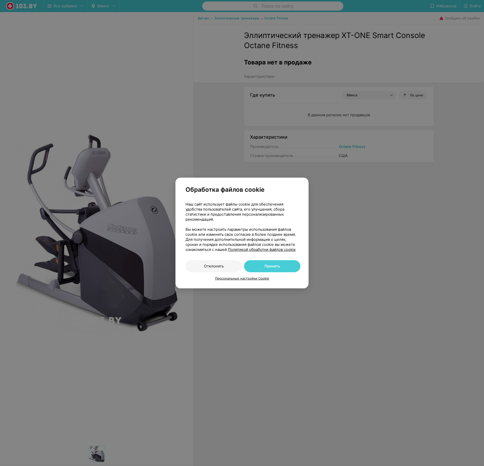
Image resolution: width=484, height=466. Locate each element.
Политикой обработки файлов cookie (262, 249)
